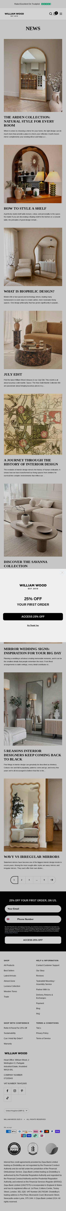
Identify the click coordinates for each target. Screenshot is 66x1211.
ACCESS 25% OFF (33, 616)
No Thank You (33, 625)
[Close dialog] (62, 572)
